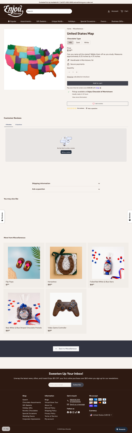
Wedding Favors (29, 416)
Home (69, 29)
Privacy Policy (50, 413)
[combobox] (49, 11)
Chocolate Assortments (32, 402)
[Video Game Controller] (66, 311)
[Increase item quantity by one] (77, 72)
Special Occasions (30, 413)
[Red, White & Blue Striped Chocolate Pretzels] (24, 311)
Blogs (47, 400)
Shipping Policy (50, 411)
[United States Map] (13, 217)
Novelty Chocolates (30, 411)
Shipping (70, 77)
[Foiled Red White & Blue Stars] (108, 265)
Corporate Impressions (31, 419)
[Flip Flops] (24, 265)
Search (25, 400)
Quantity (70, 68)
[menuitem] (12, 21)
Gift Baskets (27, 405)
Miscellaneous (78, 29)
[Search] (69, 11)
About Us (48, 405)
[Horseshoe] (66, 265)
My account (49, 419)
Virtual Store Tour (51, 402)
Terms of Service (51, 416)
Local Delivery (69, 2)
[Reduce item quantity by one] (69, 72)
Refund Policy (50, 408)
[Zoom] (34, 59)
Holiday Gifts (27, 408)
